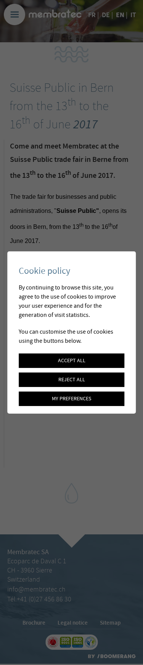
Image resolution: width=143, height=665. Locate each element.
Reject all (71, 380)
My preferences (71, 399)
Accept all (71, 360)
